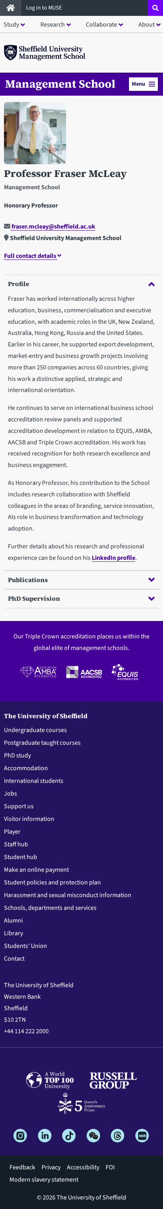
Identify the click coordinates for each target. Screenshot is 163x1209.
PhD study (17, 755)
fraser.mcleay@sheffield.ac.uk (52, 226)
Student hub (20, 857)
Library (13, 933)
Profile (18, 283)
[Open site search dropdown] (155, 8)
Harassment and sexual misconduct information (67, 895)
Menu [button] (138, 84)
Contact (14, 958)
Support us (19, 806)
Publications (28, 579)
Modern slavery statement (43, 1179)
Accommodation (26, 768)
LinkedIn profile (113, 558)
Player (12, 831)
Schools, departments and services (50, 907)
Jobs (10, 793)
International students (33, 781)
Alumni (13, 920)
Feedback (22, 1167)
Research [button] (52, 24)
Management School (60, 83)
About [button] (146, 24)
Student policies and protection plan (52, 882)
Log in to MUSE (44, 8)
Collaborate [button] (101, 24)
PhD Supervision (34, 598)
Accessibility (83, 1167)
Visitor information (29, 819)
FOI (110, 1167)
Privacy (51, 1167)
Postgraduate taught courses (42, 742)
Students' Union (25, 946)
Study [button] (11, 24)
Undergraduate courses (35, 730)
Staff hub (16, 844)
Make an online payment (36, 869)
